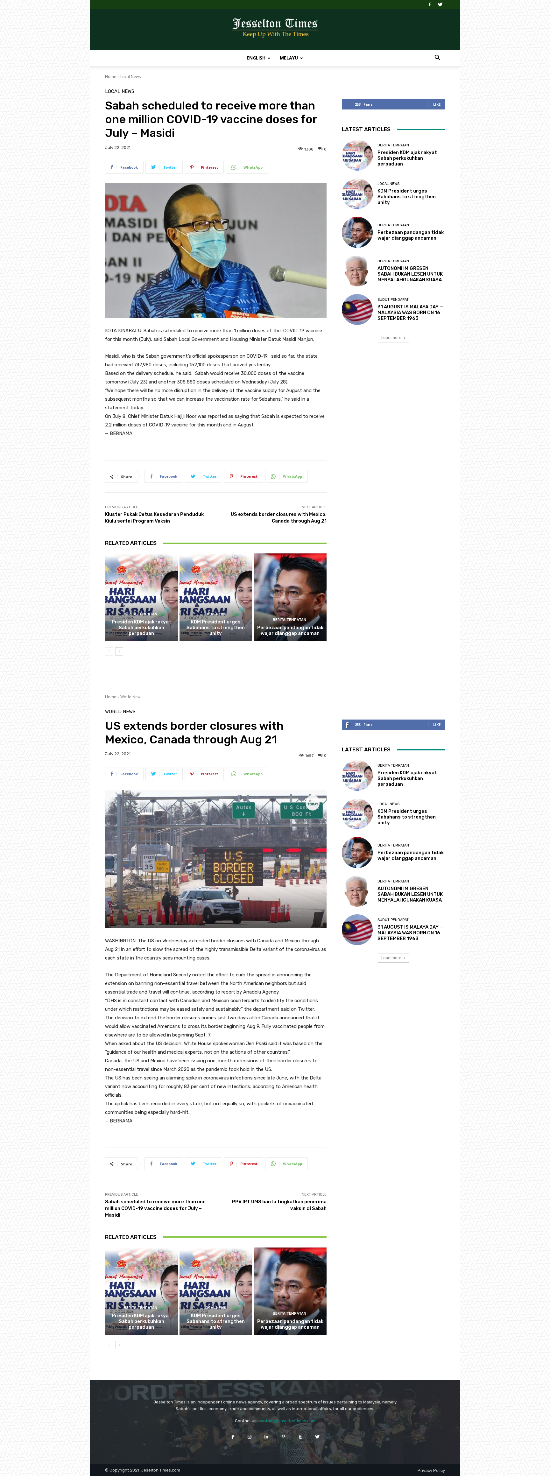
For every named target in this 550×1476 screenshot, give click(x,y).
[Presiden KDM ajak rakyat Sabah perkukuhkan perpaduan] (141, 597)
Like (437, 104)
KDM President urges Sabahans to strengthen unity (216, 627)
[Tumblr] (300, 1436)
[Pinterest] (283, 1436)
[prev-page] (109, 651)
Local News (130, 76)
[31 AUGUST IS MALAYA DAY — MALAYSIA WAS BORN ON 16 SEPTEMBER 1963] (357, 309)
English (256, 58)
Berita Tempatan (140, 614)
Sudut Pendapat (393, 299)
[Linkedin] (266, 1436)
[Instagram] (249, 1436)
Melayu (289, 58)
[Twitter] (440, 4)
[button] (437, 58)
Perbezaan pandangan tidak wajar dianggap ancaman (290, 630)
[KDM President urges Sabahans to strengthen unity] (216, 597)
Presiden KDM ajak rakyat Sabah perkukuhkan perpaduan (141, 627)
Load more (391, 337)
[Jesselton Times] (275, 30)
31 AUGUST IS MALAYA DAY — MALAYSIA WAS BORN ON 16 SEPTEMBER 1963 (410, 312)
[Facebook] (429, 4)
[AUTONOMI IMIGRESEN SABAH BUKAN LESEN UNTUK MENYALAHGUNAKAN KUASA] (357, 271)
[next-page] (119, 651)
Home (110, 76)
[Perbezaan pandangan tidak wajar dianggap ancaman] (290, 597)
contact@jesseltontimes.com (286, 1420)
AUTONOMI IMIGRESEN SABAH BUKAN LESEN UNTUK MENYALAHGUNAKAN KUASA (410, 274)
